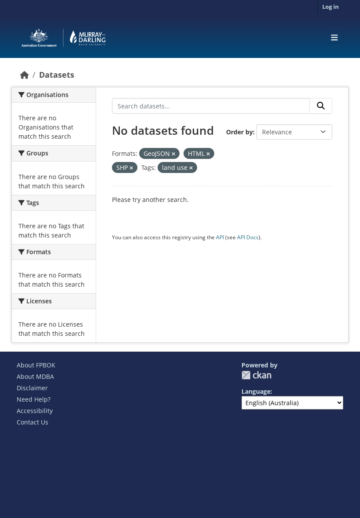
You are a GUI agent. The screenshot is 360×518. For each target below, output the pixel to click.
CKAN (256, 375)
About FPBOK (36, 365)
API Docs (248, 237)
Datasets (56, 74)
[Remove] (173, 154)
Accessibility (35, 410)
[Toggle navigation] (334, 38)
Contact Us (32, 422)
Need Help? (33, 399)
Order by (239, 132)
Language (255, 391)
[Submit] (321, 106)
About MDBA (35, 376)
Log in (330, 7)
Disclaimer (32, 388)
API (220, 237)
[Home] (24, 74)
